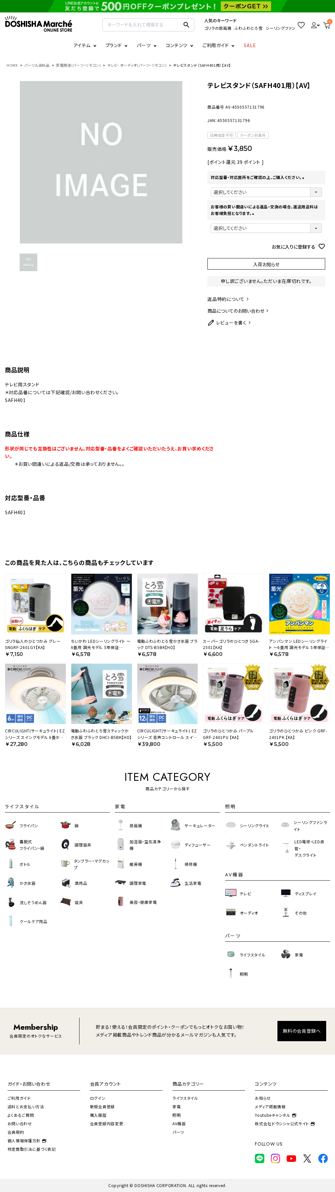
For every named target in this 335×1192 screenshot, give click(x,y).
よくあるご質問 (21, 1115)
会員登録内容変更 (106, 1123)
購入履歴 (98, 1115)
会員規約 (16, 1132)
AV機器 (179, 1123)
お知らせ (263, 1098)
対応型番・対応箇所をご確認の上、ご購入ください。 (258, 177)
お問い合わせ (20, 1123)
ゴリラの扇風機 (218, 28)
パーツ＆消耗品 (37, 65)
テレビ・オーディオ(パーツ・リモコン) (137, 65)
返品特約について (226, 299)
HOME (12, 65)
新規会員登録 (102, 1106)
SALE (250, 45)
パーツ (178, 1132)
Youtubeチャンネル (272, 1115)
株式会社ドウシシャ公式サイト (282, 1123)
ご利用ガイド (216, 45)
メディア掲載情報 (270, 1106)
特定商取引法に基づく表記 (32, 1149)
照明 (176, 1115)
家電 (176, 1106)
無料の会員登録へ (302, 1030)
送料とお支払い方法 (26, 1106)
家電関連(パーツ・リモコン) (78, 65)
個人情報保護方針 (24, 1140)
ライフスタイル (185, 1098)
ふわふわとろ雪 (248, 28)
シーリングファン (281, 28)
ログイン (98, 1098)
